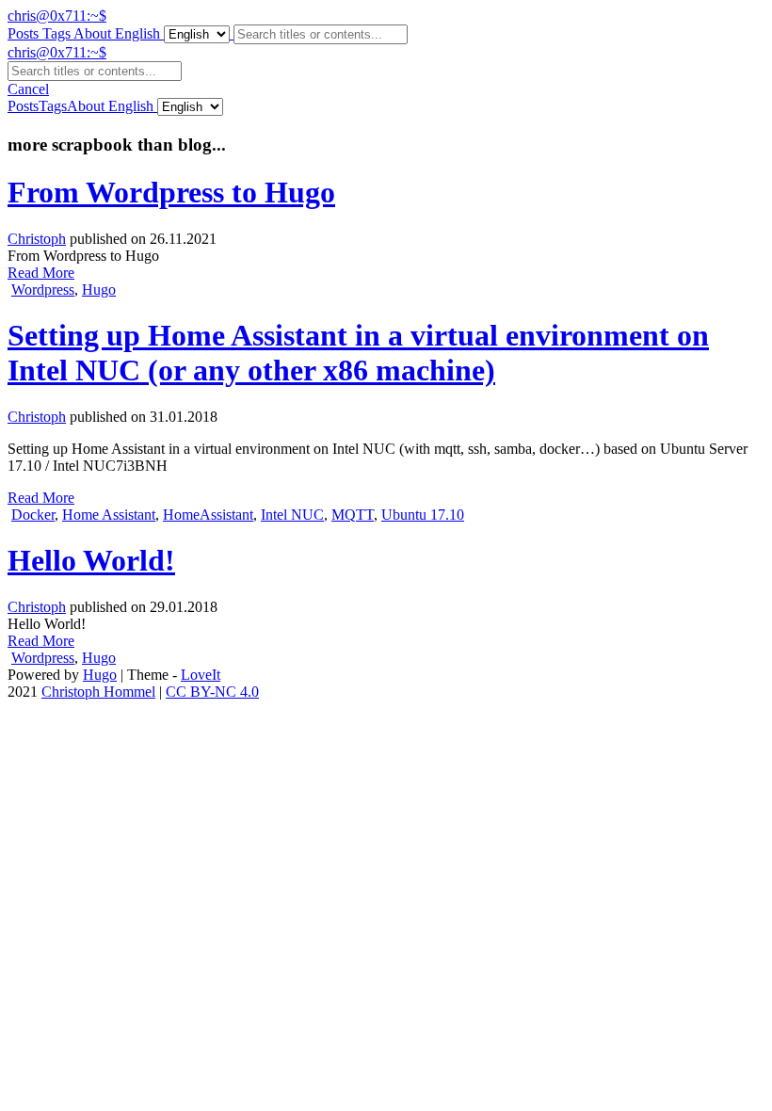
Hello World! (91, 560)
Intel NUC (292, 515)
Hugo (99, 290)
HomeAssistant (208, 515)
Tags (57, 33)
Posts (25, 33)
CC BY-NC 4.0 (212, 692)
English (137, 33)
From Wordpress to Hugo (171, 192)
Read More (41, 273)
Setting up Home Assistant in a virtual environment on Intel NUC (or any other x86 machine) (358, 352)
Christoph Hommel (98, 692)
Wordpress (42, 290)
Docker (33, 515)
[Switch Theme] (106, 106)
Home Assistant (108, 515)
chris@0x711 (57, 16)
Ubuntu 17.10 (422, 515)
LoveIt (200, 675)
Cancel (28, 89)
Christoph (37, 239)
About (94, 33)
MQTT (352, 515)
